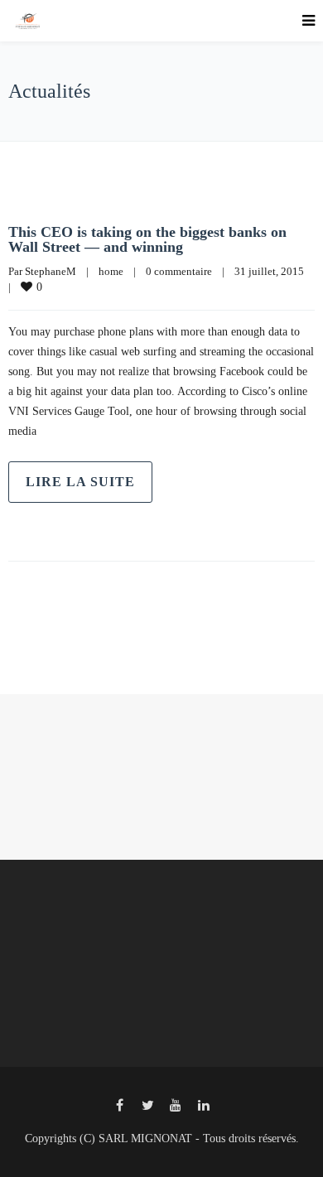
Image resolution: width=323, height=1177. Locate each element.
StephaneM (50, 271)
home (111, 271)
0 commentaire (179, 271)
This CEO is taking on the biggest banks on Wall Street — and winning (147, 239)
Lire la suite (80, 482)
